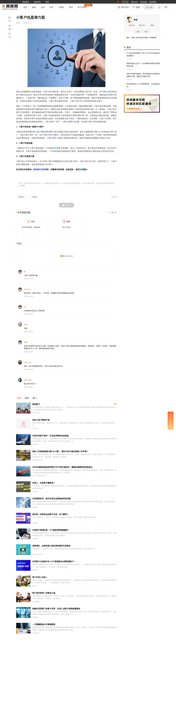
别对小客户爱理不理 (41, 419)
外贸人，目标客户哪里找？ (43, 482)
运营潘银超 (36, 601)
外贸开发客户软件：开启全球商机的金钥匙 (50, 435)
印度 (26, 106)
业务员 (110, 92)
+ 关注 (138, 31)
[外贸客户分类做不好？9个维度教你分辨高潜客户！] (23, 565)
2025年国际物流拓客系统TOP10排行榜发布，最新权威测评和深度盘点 (62, 467)
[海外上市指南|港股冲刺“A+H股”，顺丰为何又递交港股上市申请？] (23, 455)
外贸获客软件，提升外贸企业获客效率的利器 (51, 498)
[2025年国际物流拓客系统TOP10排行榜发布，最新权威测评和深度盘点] (23, 471)
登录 (62, 256)
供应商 (56, 148)
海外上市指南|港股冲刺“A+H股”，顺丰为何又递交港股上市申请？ (60, 451)
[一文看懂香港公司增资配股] (23, 628)
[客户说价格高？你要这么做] (23, 596)
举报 (115, 197)
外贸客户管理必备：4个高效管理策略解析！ (51, 530)
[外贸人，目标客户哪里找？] (23, 486)
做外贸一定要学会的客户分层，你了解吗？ (50, 514)
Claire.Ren (28, 380)
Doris (26, 324)
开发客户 (35, 197)
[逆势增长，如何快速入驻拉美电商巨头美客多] (23, 549)
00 (25, 307)
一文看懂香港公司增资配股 (43, 624)
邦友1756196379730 (39, 475)
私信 (146, 31)
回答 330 (142, 25)
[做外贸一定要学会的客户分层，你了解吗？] (23, 518)
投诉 (72, 119)
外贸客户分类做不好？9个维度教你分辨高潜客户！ (54, 561)
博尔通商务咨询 (37, 460)
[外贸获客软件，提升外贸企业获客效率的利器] (23, 502)
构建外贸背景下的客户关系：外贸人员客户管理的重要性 (56, 608)
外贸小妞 (35, 428)
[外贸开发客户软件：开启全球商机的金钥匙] (23, 439)
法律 (81, 169)
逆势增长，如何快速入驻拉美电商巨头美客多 (51, 545)
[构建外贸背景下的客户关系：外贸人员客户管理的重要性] (23, 612)
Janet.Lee (27, 362)
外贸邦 (42, 169)
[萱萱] (129, 20)
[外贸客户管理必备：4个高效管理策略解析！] (23, 534)
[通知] (159, 7)
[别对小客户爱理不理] (23, 423)
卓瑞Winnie (36, 633)
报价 (43, 132)
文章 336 (131, 25)
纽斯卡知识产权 (37, 554)
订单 (53, 135)
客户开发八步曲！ (40, 577)
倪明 (25, 342)
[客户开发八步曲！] (23, 581)
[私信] (166, 7)
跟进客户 (21, 197)
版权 (35, 169)
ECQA (34, 585)
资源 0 (152, 25)
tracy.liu (27, 289)
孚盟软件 (35, 444)
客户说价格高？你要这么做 (43, 592)
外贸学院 (35, 491)
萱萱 (136, 19)
